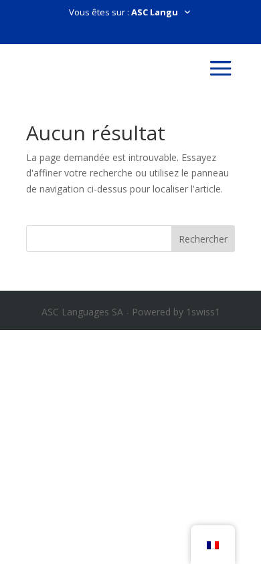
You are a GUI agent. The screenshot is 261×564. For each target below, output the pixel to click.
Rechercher (203, 239)
